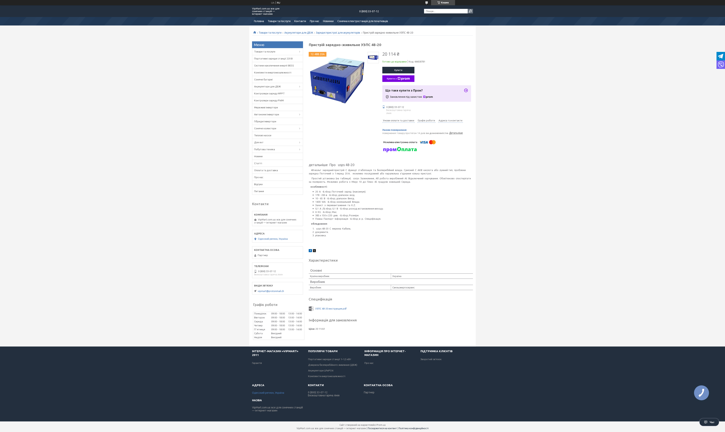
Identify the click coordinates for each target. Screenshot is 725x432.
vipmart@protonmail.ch (271, 291)
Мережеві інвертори (266, 107)
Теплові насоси (262, 135)
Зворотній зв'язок (431, 359)
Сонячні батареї (263, 79)
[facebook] (310, 251)
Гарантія (257, 363)
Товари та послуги (279, 21)
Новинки (328, 21)
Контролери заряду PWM (269, 100)
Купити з (392, 78)
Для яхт (259, 142)
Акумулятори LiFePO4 (320, 370)
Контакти (300, 21)
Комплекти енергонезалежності (272, 72)
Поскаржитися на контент (382, 428)
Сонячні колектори (265, 128)
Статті (258, 163)
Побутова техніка (264, 149)
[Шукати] (470, 11)
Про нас (314, 21)
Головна (259, 21)
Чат (712, 422)
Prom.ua (381, 425)
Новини (258, 156)
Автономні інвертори (266, 114)
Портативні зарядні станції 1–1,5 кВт (329, 359)
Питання (259, 191)
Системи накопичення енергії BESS (274, 65)
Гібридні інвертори (265, 121)
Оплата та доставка (266, 170)
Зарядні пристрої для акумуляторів (338, 32)
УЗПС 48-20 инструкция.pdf (331, 308)
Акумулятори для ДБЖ (298, 32)
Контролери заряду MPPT (269, 93)
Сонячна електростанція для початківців (362, 21)
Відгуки (258, 184)
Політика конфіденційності (414, 428)
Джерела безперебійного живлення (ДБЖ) (332, 364)
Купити (398, 70)
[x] (314, 251)
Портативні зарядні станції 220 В (273, 58)
